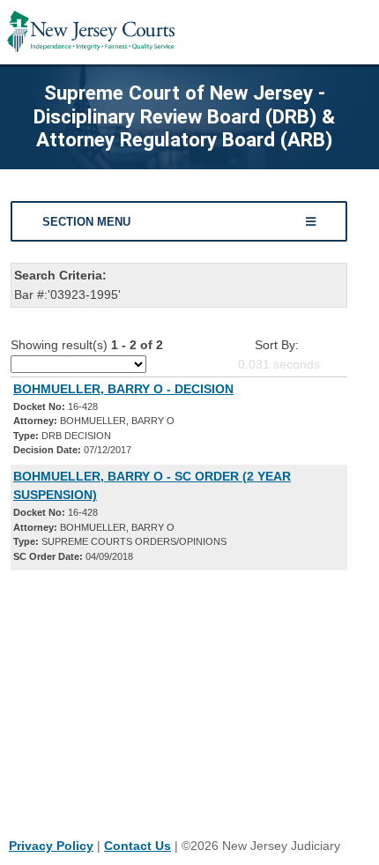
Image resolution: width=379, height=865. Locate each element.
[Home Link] (91, 32)
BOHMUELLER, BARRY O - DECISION (123, 389)
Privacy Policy (51, 846)
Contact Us (137, 846)
